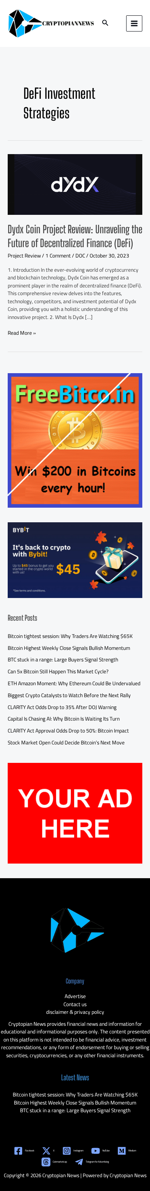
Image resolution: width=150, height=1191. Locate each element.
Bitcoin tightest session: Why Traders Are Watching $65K (70, 636)
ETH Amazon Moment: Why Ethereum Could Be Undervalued (74, 683)
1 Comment (58, 256)
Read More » (22, 333)
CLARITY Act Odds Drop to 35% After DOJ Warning (62, 707)
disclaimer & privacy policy (75, 1012)
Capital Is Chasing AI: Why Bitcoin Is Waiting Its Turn (64, 719)
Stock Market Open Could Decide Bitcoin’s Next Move (66, 742)
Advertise (75, 996)
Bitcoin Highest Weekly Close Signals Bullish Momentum (69, 648)
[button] (105, 23)
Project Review (24, 256)
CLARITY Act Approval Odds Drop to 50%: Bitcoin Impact (68, 731)
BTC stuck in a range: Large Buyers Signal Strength (63, 659)
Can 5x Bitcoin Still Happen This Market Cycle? (58, 671)
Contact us (75, 1004)
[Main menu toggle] (134, 23)
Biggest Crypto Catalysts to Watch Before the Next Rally (69, 695)
